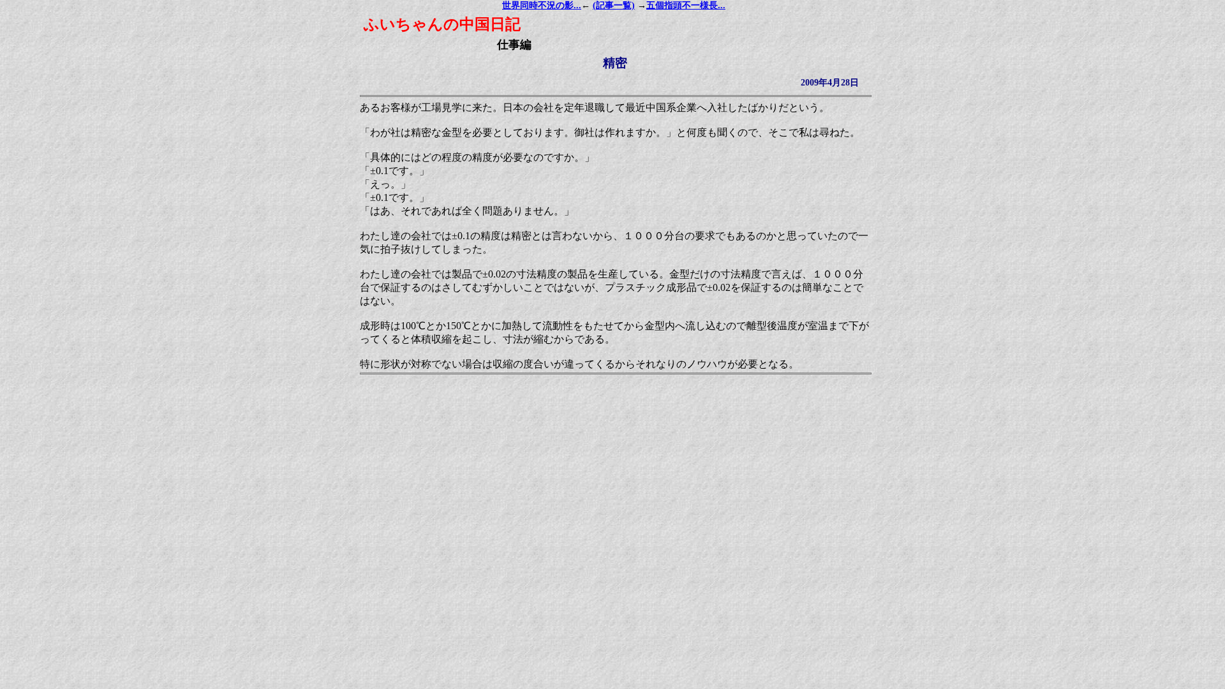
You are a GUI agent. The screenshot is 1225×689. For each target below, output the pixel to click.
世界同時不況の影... (541, 5)
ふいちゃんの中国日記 (442, 24)
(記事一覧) (614, 5)
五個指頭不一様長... (685, 5)
